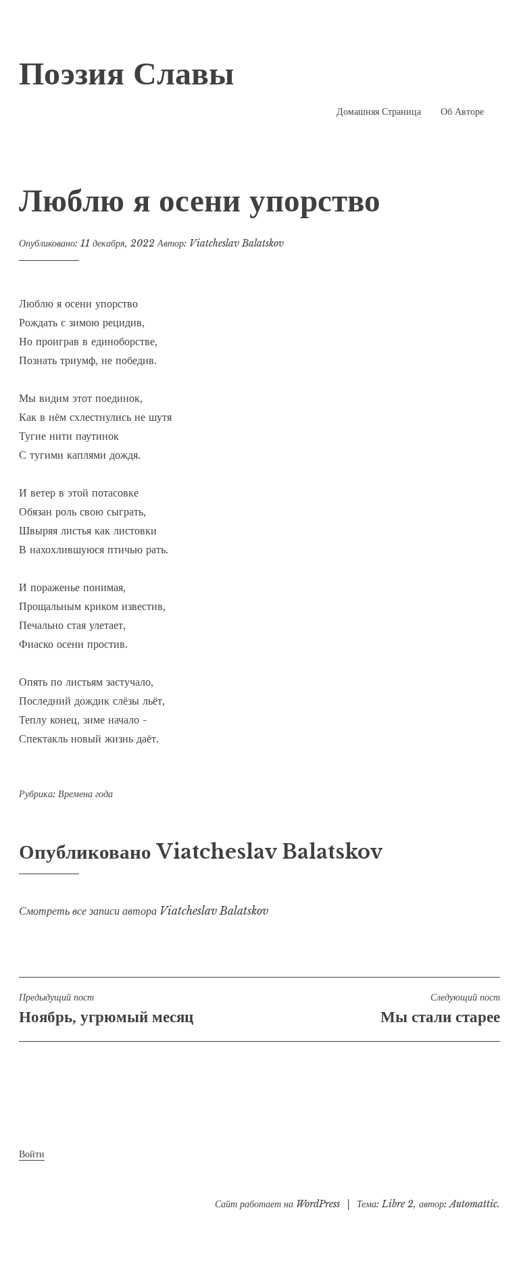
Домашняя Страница (379, 111)
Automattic (473, 1204)
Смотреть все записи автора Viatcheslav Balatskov (143, 910)
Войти (32, 1154)
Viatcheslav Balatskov (236, 243)
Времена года (85, 794)
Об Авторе (462, 111)
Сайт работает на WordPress (277, 1204)
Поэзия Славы (126, 73)
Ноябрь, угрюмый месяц (106, 1008)
